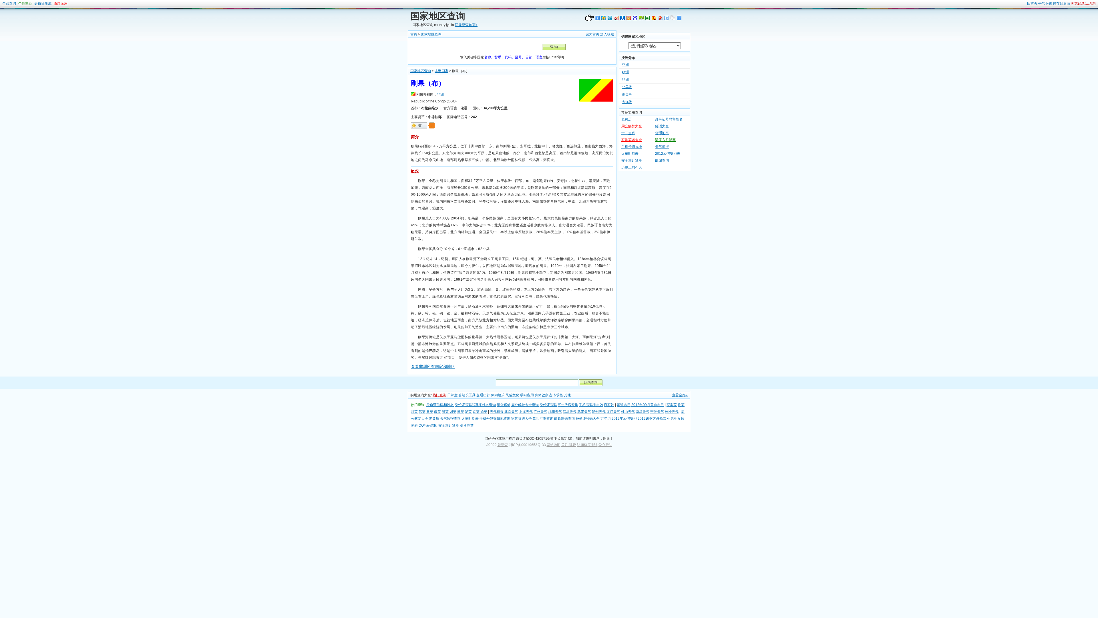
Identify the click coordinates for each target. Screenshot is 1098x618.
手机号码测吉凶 (591, 405)
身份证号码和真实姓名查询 (475, 405)
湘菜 (452, 412)
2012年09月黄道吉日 (647, 405)
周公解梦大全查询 (525, 405)
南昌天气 (642, 412)
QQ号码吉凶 (428, 425)
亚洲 (625, 65)
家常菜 (672, 405)
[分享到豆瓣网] (647, 17)
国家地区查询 (437, 16)
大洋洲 (627, 102)
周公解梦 (503, 405)
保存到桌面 (1061, 3)
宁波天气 (657, 412)
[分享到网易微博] (660, 17)
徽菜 (460, 412)
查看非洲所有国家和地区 (433, 366)
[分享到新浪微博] (616, 17)
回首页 (1032, 3)
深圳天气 (569, 412)
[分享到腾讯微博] (609, 17)
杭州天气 (555, 412)
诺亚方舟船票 (665, 140)
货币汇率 (662, 133)
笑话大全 (662, 126)
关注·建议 (568, 445)
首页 (413, 34)
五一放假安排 (568, 405)
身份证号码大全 (588, 419)
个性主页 (25, 3)
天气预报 (662, 147)
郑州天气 (599, 412)
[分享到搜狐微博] (654, 17)
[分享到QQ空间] (603, 17)
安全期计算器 (631, 161)
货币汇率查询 (543, 419)
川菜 (414, 412)
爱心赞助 (605, 445)
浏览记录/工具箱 (1083, 3)
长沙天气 (672, 412)
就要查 (503, 445)
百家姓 (609, 405)
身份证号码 (548, 405)
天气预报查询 (450, 419)
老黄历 (626, 119)
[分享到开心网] (628, 17)
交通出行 (483, 395)
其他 (567, 395)
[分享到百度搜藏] (635, 17)
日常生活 (454, 395)
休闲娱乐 (498, 395)
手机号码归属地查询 (495, 419)
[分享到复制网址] (672, 17)
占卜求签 (556, 395)
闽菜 (437, 412)
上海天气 (526, 412)
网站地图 (553, 445)
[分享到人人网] (622, 17)
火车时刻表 (629, 154)
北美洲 (627, 87)
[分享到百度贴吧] (666, 17)
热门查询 (439, 395)
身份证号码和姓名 (669, 119)
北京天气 (511, 412)
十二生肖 (628, 133)
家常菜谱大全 (631, 140)
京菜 (476, 412)
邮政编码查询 (564, 419)
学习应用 (527, 395)
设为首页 (592, 34)
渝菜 (483, 412)
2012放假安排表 (667, 154)
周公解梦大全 (631, 126)
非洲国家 (441, 71)
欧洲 (625, 72)
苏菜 (422, 412)
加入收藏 (607, 34)
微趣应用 (60, 3)
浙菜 (445, 412)
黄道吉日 (623, 405)
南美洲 (627, 94)
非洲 (440, 94)
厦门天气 (613, 412)
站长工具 (469, 395)
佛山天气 (628, 412)
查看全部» (680, 395)
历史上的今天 (631, 167)
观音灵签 (467, 425)
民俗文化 (512, 395)
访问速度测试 (587, 445)
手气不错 (1045, 3)
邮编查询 (662, 161)
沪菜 (468, 412)
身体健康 (541, 395)
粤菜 (429, 412)
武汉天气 (584, 412)
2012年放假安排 (624, 419)
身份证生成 (42, 3)
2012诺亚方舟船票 (652, 419)
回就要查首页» (466, 25)
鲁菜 (681, 405)
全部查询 (9, 3)
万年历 (605, 419)
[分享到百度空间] (641, 17)
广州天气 (540, 412)
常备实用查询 (631, 112)
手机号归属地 (631, 147)
